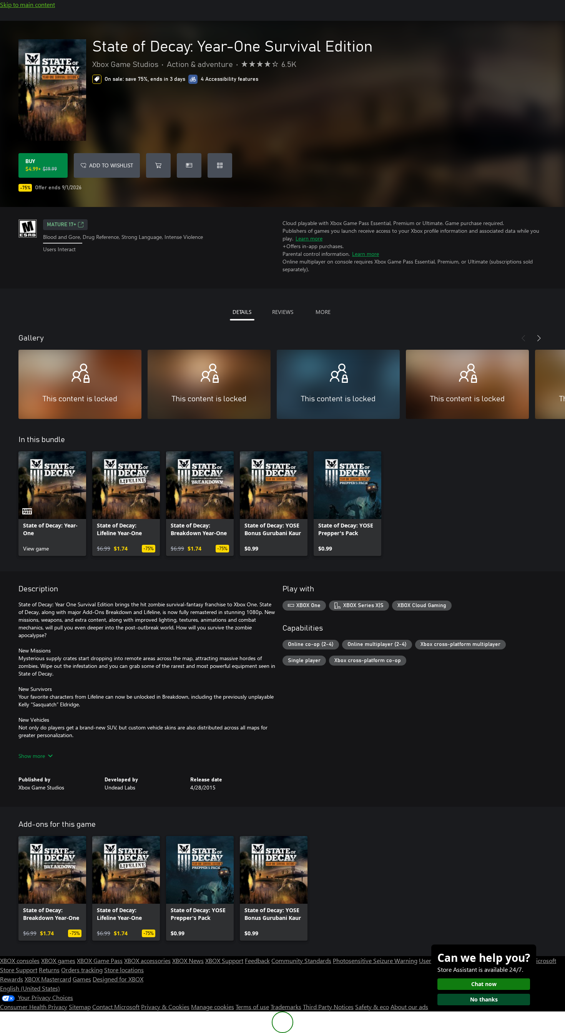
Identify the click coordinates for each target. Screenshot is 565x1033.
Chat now (484, 984)
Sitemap (80, 1007)
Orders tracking (82, 970)
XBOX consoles (20, 960)
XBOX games (58, 960)
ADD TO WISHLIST (111, 165)
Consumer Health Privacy (33, 1007)
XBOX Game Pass (100, 960)
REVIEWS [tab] (282, 311)
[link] (52, 503)
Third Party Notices (328, 1007)
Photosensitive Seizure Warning (375, 960)
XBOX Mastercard (48, 979)
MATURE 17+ (61, 224)
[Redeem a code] (220, 165)
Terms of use (252, 1007)
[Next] (539, 338)
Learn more (309, 238)
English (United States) (30, 988)
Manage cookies (212, 1007)
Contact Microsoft (116, 1007)
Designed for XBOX (118, 979)
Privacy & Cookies (165, 1007)
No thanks (484, 999)
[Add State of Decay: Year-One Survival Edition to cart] (158, 165)
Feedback (257, 960)
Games (82, 979)
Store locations (124, 970)
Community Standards (301, 960)
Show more (31, 755)
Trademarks (286, 1007)
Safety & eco (372, 1007)
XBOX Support (224, 960)
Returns (49, 970)
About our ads (409, 1007)
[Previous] (523, 338)
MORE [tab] (323, 311)
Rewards (11, 979)
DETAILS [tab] (242, 311)
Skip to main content (27, 4)
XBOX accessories (147, 960)
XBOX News (188, 960)
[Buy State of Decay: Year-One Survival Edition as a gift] (189, 165)
